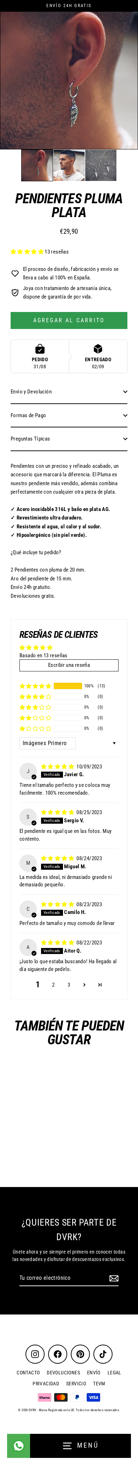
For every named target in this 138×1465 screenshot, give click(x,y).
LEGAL (114, 1372)
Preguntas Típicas (30, 439)
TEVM (99, 1383)
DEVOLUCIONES (63, 1372)
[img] (58, 766)
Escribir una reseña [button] (69, 665)
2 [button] (53, 985)
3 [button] (69, 985)
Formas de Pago (28, 415)
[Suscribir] (113, 1278)
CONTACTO (28, 1372)
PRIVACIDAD (46, 1383)
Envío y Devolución (31, 391)
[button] (37, 165)
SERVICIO (76, 1383)
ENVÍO (93, 1372)
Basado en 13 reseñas (43, 655)
